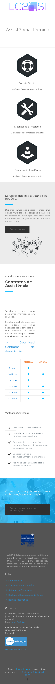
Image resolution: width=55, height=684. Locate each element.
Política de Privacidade (33, 672)
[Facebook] (27, 679)
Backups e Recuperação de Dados (25, 595)
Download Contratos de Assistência (20, 347)
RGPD (28, 675)
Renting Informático (18, 600)
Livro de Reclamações (16, 649)
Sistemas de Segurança (20, 590)
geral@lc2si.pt (18, 622)
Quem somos (15, 580)
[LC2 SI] (27, 6)
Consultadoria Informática (21, 585)
